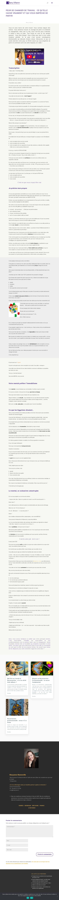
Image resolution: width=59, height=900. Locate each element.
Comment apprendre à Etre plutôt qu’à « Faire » (41, 883)
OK (27, 897)
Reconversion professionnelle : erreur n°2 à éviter (17, 720)
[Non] (57, 896)
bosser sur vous (37, 561)
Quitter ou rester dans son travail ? (39, 885)
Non (32, 897)
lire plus (9, 693)
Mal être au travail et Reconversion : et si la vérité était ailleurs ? (16, 680)
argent (19, 362)
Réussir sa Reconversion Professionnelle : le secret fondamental (41, 680)
